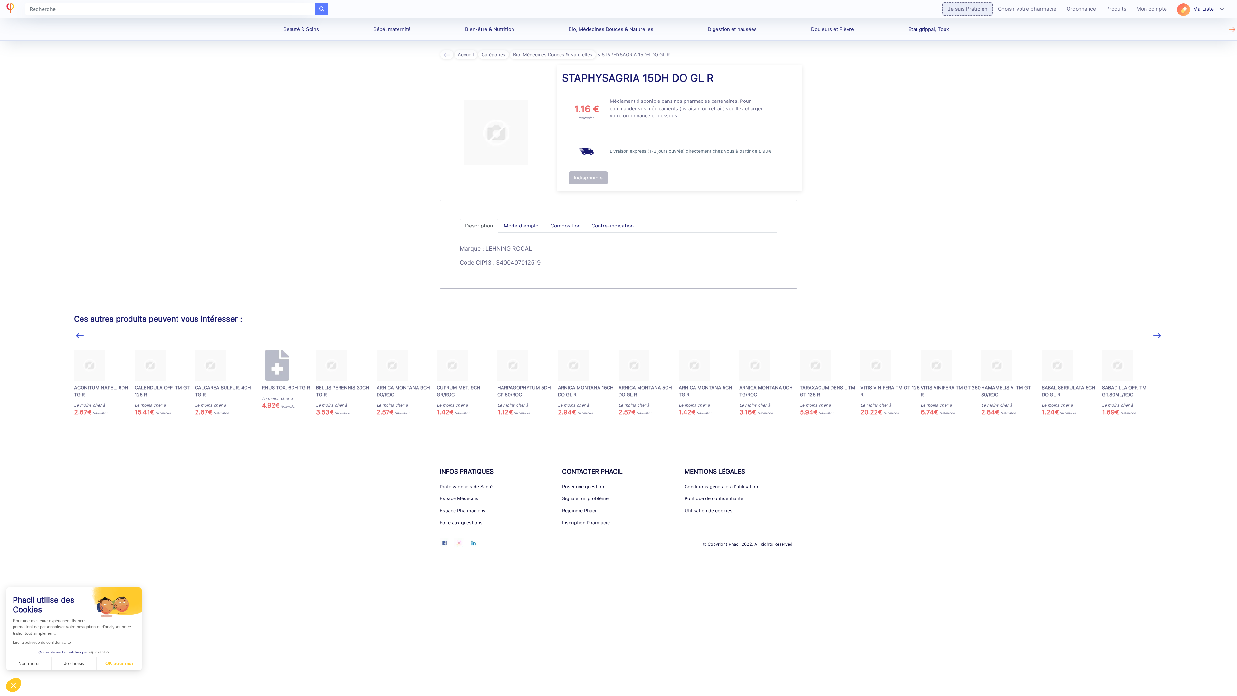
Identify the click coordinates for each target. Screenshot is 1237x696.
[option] (104, 383)
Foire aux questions (461, 522)
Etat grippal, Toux (928, 29)
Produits (1116, 9)
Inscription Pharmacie (586, 522)
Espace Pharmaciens (462, 510)
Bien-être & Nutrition (489, 29)
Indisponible (588, 178)
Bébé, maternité (392, 29)
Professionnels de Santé (466, 486)
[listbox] (618, 385)
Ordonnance (1081, 9)
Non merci (28, 663)
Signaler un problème (585, 498)
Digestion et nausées (732, 29)
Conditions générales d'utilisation (721, 486)
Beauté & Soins (301, 29)
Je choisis (74, 663)
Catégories (493, 54)
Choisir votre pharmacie (1027, 9)
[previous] (80, 335)
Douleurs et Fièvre (832, 29)
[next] (1157, 335)
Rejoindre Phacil (580, 510)
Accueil (466, 54)
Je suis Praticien (967, 9)
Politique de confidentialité (714, 498)
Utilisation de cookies (709, 510)
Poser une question (583, 486)
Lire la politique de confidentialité (42, 642)
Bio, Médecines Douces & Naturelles (611, 29)
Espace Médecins (459, 498)
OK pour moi (119, 663)
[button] (13, 685)
